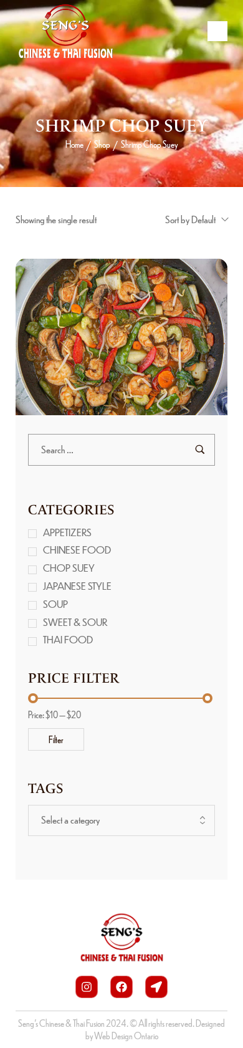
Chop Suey (69, 567)
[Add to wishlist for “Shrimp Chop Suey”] (135, 343)
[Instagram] (86, 987)
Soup (55, 603)
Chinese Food (77, 549)
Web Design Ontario (126, 1035)
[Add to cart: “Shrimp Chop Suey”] (108, 343)
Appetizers (67, 532)
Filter (56, 739)
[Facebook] (121, 987)
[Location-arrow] (156, 987)
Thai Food (68, 639)
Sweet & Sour (75, 621)
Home (74, 144)
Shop (102, 144)
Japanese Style (77, 585)
